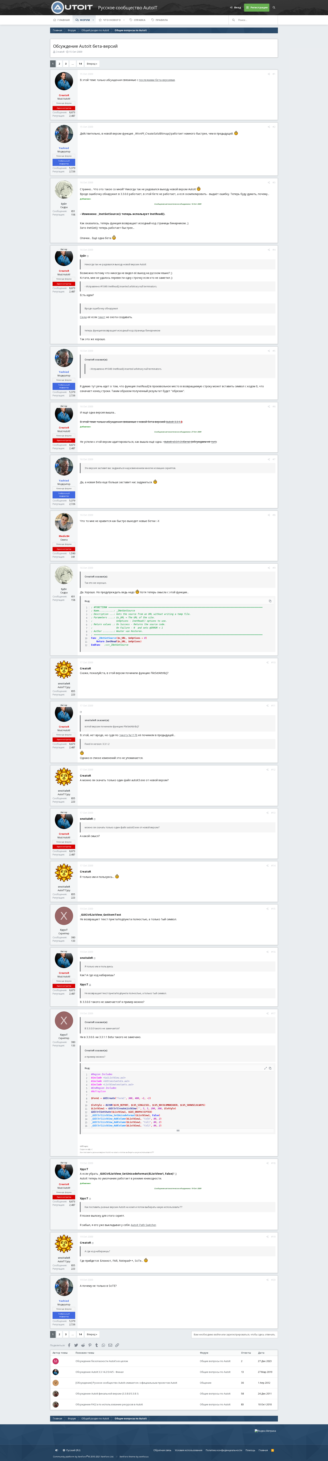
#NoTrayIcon (98, 1091)
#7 (274, 459)
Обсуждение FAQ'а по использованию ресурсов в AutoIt (109, 1404)
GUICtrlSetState (101, 1112)
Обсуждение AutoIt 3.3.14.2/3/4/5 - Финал (100, 1372)
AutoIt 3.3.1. (174, 422)
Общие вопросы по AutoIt (215, 1361)
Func (93, 638)
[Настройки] (57, 1450)
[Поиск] (274, 8)
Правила (162, 20)
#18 (273, 1163)
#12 (273, 769)
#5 (274, 350)
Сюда (83, 317)
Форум (85, 20)
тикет (101, 317)
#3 (274, 182)
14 (80, 63)
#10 (273, 662)
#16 (273, 951)
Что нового (112, 20)
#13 (273, 812)
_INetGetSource (107, 638)
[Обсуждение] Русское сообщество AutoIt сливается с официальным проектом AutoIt (126, 1382)
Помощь (250, 1450)
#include (96, 1077)
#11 (273, 705)
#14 (273, 865)
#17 (273, 1013)
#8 (274, 515)
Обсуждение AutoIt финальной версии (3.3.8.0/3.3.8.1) (107, 1393)
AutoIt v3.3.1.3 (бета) (177, 441)
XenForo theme (128, 1456)
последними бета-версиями (157, 80)
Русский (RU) (73, 1450)
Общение (205, 1382)
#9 (274, 567)
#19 (273, 1236)
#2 (274, 126)
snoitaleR (64, 683)
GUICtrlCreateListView (122, 1108)
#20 (273, 1279)
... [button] (73, 63)
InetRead (111, 641)
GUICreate (109, 1098)
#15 (273, 908)
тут (213, 441)
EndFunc (95, 645)
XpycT (64, 929)
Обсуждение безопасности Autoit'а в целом (102, 1361)
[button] (93, 20)
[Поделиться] (268, 74)
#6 (274, 406)
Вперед (91, 63)
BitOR (109, 1105)
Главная (64, 20)
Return (100, 641)
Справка (139, 20)
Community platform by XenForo (83, 1456)
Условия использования (188, 1450)
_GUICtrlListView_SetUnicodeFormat (113, 1115)
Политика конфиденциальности (224, 1450)
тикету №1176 (128, 735)
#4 (274, 249)
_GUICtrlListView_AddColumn (108, 1118)
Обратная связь (162, 1450)
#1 (274, 74)
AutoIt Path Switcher (143, 1225)
